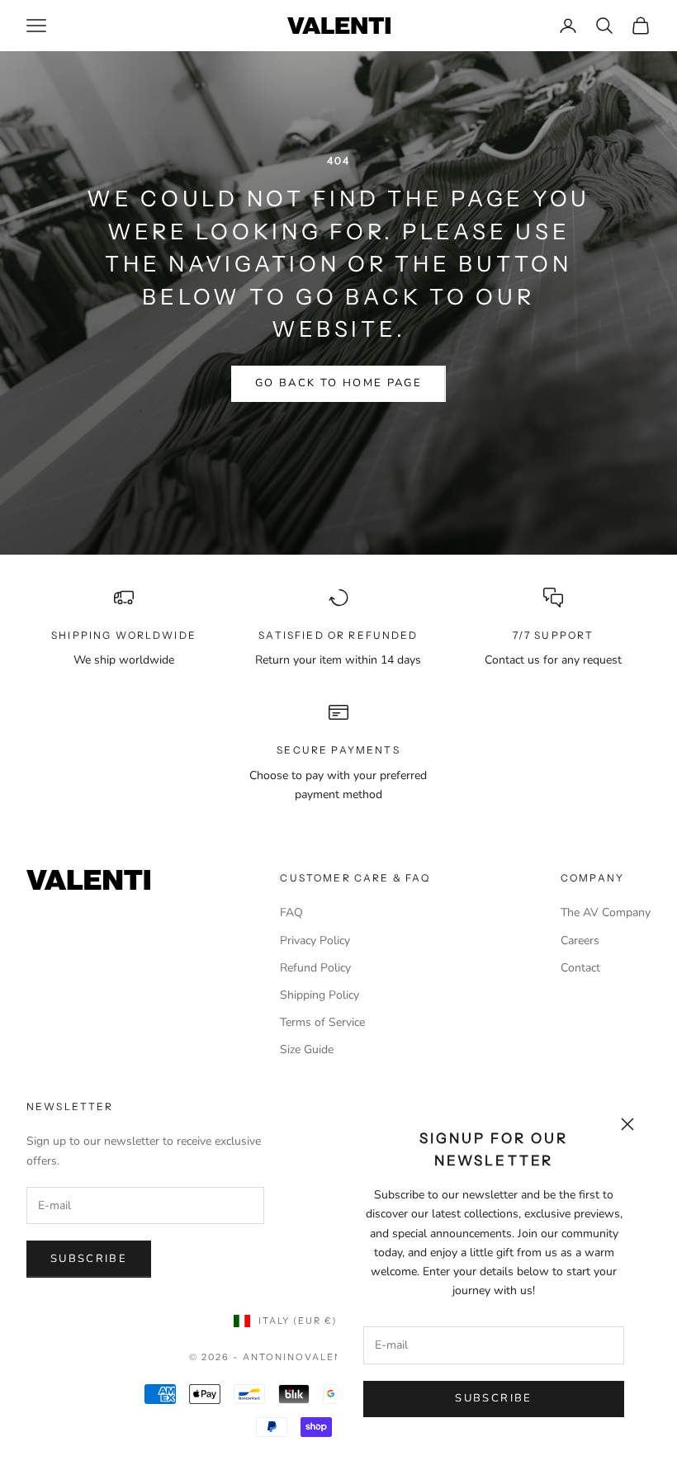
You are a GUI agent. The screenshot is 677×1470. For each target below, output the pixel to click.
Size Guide (307, 1049)
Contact (580, 968)
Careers (580, 940)
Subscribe (493, 1398)
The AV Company (606, 912)
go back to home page (338, 383)
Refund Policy (315, 968)
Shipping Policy (319, 995)
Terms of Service (322, 1022)
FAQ (291, 912)
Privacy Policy (315, 940)
